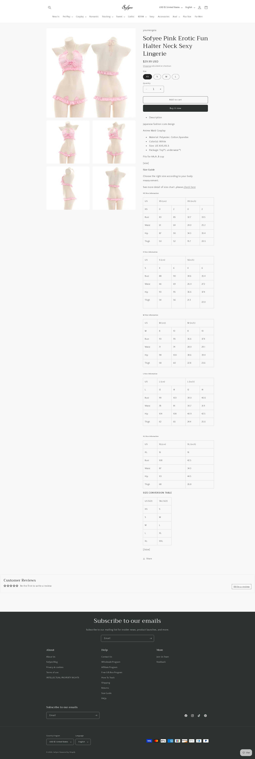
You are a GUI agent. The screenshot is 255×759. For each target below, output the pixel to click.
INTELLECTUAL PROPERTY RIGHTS (62, 678)
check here (190, 187)
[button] (49, 7)
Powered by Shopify (67, 752)
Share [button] (149, 559)
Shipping (147, 66)
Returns (105, 688)
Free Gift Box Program (111, 672)
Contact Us (106, 657)
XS (147, 77)
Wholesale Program (110, 662)
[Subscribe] (150, 638)
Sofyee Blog (52, 662)
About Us (50, 657)
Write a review (241, 586)
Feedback (161, 662)
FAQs (103, 698)
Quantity (147, 83)
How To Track (108, 678)
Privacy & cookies (54, 667)
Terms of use (52, 672)
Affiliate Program (109, 667)
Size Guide (106, 693)
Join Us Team (163, 657)
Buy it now (175, 108)
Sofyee (56, 752)
